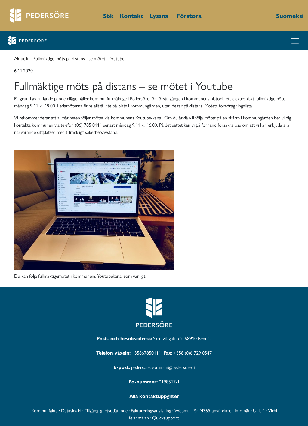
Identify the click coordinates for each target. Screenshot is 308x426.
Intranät (242, 410)
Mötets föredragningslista (228, 105)
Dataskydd (71, 410)
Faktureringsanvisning (151, 410)
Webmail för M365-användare (202, 410)
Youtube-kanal (148, 117)
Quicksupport (165, 417)
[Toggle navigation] (295, 40)
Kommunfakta (44, 410)
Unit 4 (259, 410)
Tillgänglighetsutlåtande (106, 410)
